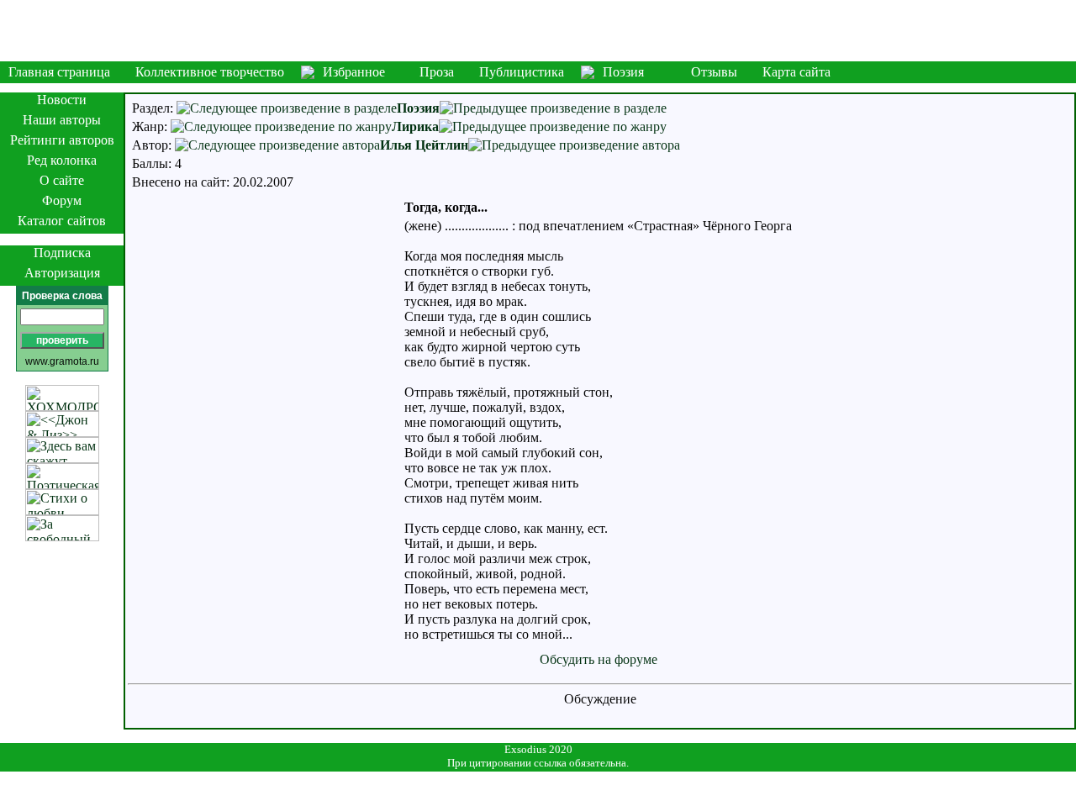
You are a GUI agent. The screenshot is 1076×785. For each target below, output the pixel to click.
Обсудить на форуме (598, 659)
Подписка (62, 252)
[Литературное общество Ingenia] (538, 30)
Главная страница (59, 72)
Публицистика (521, 72)
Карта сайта (796, 72)
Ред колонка (62, 160)
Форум (62, 200)
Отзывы (714, 72)
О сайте (62, 180)
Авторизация (62, 273)
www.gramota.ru (62, 361)
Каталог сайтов (62, 220)
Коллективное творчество (209, 72)
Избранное (354, 72)
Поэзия (623, 72)
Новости (62, 99)
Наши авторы (62, 120)
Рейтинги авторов (62, 140)
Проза (436, 72)
